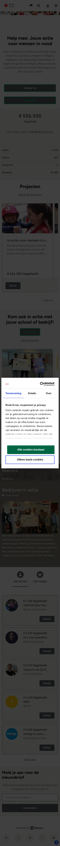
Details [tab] (32, 393)
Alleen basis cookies (30, 459)
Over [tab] (49, 393)
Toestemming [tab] (13, 393)
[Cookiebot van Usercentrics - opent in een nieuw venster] (41, 384)
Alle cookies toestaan (30, 449)
